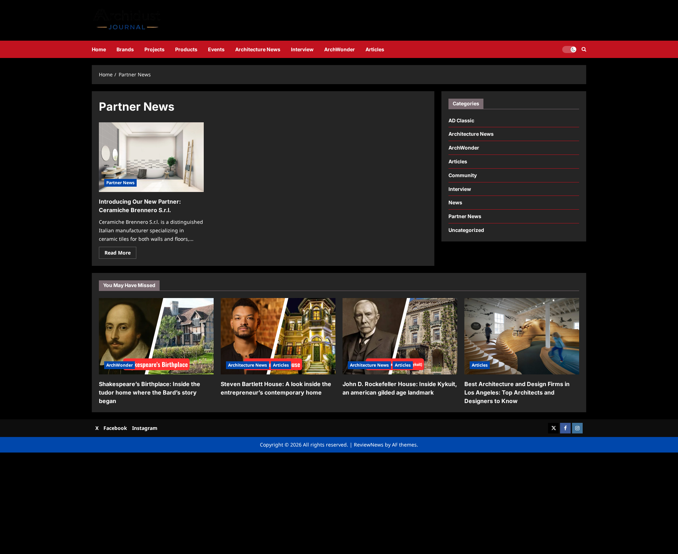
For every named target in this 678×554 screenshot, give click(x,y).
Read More (120, 254)
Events (216, 49)
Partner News (120, 183)
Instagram (144, 428)
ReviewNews (368, 444)
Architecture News (257, 49)
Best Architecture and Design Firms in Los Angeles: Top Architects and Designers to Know (517, 392)
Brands (125, 49)
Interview (302, 49)
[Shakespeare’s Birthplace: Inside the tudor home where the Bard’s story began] (156, 336)
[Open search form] (584, 49)
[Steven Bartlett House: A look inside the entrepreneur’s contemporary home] (278, 336)
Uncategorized (466, 230)
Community (462, 175)
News (455, 202)
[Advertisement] (212, 502)
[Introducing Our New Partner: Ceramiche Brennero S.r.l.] (151, 157)
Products (186, 49)
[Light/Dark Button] (569, 49)
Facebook (115, 428)
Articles (374, 49)
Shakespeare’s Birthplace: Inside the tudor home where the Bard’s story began (149, 392)
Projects (154, 49)
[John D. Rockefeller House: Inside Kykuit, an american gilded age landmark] (400, 336)
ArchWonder (339, 49)
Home (99, 49)
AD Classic (461, 120)
